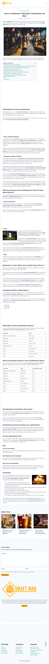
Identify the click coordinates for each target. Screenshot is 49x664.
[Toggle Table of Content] (35, 63)
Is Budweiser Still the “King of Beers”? (12, 69)
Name (3, 568)
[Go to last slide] (2, 526)
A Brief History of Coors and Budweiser (12, 64)
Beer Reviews (19, 647)
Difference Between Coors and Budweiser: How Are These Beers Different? (20, 66)
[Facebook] (46, 643)
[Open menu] (47, 3)
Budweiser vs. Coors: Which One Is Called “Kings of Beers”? (16, 67)
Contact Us (3, 648)
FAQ (5, 77)
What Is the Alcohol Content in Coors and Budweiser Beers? (16, 72)
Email (27, 568)
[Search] (46, 623)
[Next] (46, 526)
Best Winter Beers (34, 647)
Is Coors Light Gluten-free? (9, 76)
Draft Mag (21, 18)
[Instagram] (46, 645)
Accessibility (4, 650)
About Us (3, 647)
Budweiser (12, 112)
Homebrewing (19, 650)
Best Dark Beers (34, 654)
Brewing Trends (19, 651)
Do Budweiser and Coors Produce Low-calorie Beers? (15, 74)
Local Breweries (19, 653)
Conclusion (6, 79)
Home (20, 10)
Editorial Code (4, 651)
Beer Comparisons (26, 10)
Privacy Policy (4, 653)
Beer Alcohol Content (35, 653)
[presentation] (8, 521)
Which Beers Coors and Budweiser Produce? (13, 70)
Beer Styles (18, 648)
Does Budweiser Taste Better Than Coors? (13, 73)
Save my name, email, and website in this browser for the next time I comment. (18, 571)
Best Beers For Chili (34, 648)
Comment (4, 553)
